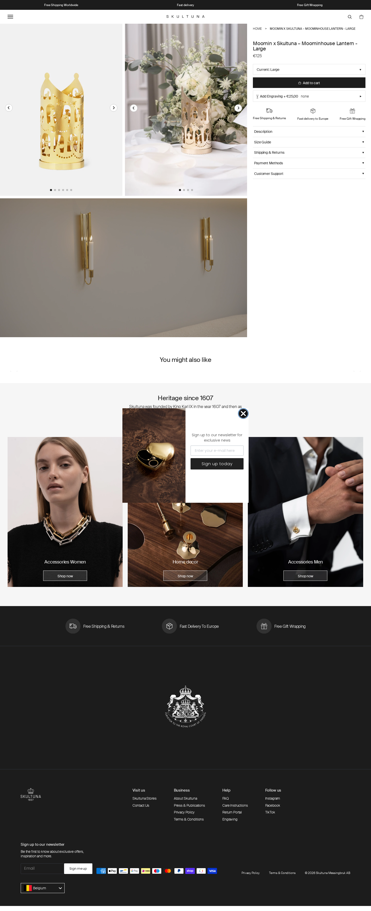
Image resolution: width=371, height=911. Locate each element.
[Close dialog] (243, 413)
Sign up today (217, 464)
